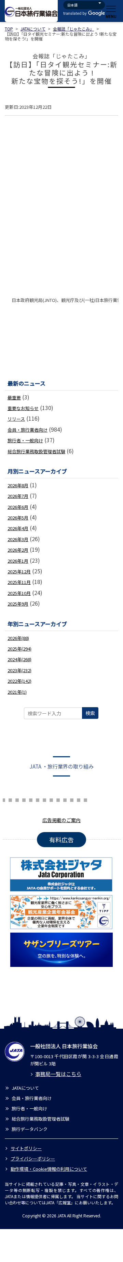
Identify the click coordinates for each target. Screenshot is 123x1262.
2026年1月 (18, 561)
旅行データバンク (29, 1129)
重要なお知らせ (23, 408)
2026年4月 (18, 528)
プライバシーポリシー (33, 1158)
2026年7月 (18, 496)
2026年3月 (18, 539)
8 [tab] (17, 799)
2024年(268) (19, 659)
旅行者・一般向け (25, 440)
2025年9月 (18, 603)
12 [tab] (44, 799)
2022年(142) (19, 681)
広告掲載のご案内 (61, 820)
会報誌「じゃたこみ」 (73, 29)
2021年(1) (17, 692)
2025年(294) (19, 648)
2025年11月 (19, 582)
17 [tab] (78, 799)
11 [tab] (37, 799)
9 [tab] (23, 799)
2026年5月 (18, 517)
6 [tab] (3, 799)
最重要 (14, 397)
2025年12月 (19, 571)
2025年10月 (19, 593)
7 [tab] (10, 799)
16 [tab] (71, 799)
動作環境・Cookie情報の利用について (49, 1169)
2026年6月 (18, 507)
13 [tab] (51, 799)
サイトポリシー (26, 1148)
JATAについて (32, 29)
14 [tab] (58, 799)
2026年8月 (18, 485)
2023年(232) (19, 670)
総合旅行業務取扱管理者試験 (36, 451)
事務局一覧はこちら (58, 1073)
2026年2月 (18, 550)
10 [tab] (30, 799)
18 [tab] (85, 799)
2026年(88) (18, 638)
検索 (90, 713)
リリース (16, 419)
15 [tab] (65, 799)
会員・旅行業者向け (27, 429)
